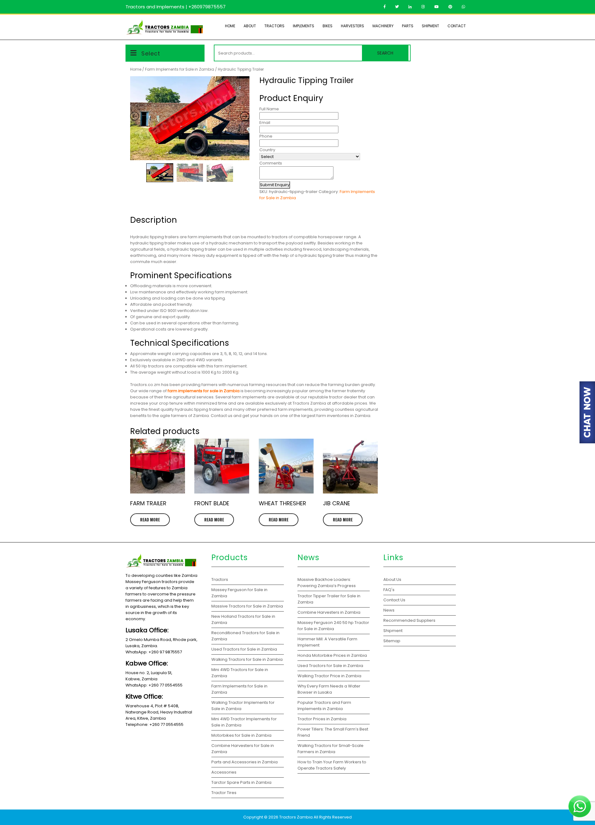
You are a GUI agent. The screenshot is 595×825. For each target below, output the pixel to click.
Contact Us (394, 600)
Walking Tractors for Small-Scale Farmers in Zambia (331, 749)
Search (385, 53)
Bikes (328, 26)
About (250, 26)
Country (267, 150)
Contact (456, 26)
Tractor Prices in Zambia (322, 719)
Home (230, 26)
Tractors (274, 26)
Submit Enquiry (274, 185)
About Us (392, 579)
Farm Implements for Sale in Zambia (179, 69)
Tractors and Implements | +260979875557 (176, 6)
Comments (270, 163)
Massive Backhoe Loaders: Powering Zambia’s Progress (327, 583)
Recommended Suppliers (409, 620)
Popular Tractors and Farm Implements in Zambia (324, 706)
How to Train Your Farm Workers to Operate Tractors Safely (332, 765)
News (388, 610)
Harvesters (352, 26)
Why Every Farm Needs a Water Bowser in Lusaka (329, 689)
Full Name (269, 109)
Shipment (430, 26)
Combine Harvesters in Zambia (329, 612)
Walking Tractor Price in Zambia (329, 676)
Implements (303, 26)
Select (150, 53)
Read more (150, 519)
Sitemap (391, 641)
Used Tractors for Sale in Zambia (330, 666)
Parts (407, 26)
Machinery (383, 26)
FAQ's (388, 590)
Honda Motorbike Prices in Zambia (332, 655)
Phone (265, 136)
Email (264, 122)
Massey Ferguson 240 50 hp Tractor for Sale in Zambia (333, 626)
